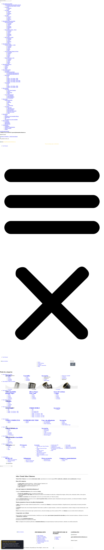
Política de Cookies (41, 538)
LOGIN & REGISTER (4, 131)
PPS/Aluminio (7, 123)
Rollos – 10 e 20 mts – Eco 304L (38, 415)
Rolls (9, 449)
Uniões (63, 421)
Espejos (8, 49)
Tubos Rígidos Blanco (6, 399)
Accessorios (9, 52)
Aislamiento (7, 126)
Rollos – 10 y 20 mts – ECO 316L (13, 81)
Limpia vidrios (65, 459)
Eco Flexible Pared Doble (10, 71)
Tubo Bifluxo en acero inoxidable (11, 119)
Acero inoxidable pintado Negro (10, 392)
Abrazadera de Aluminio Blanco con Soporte (41, 453)
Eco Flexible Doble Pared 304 (13, 73)
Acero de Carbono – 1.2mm (10, 44)
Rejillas (6, 129)
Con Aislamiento (47, 421)
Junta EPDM (68, 446)
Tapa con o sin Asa (47, 433)
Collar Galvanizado (47, 432)
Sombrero (9, 102)
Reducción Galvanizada (11, 110)
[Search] (11, 466)
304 (8, 76)
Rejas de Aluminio (11, 460)
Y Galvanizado (10, 105)
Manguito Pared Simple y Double (13, 5)
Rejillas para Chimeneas (12, 459)
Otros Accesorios (8, 128)
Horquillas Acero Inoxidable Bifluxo (12, 116)
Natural (9, 421)
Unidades (64, 377)
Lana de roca (28, 459)
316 (8, 77)
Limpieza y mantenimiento (10, 127)
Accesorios (7, 7)
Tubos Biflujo (5, 114)
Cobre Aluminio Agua (66, 424)
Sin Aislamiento (10, 97)
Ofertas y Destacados (42, 365)
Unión (8, 9)
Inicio (39, 362)
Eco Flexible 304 (35, 411)
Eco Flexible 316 (35, 412)
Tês (8, 103)
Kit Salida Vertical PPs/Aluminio (40, 451)
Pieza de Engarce (47, 434)
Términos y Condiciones (42, 537)
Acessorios (9, 30)
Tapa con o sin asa (10, 112)
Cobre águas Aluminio (11, 90)
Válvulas (9, 461)
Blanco (9, 422)
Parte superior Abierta (9, 22)
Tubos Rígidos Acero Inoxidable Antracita (13, 4)
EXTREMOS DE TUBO (31, 420)
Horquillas (9, 13)
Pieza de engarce (10, 109)
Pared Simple (7, 82)
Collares (45, 379)
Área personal (58, 536)
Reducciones (9, 92)
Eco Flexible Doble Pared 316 (13, 74)
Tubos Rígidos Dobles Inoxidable (8, 21)
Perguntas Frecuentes (41, 539)
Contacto (39, 364)
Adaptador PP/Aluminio (55, 447)
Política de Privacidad (41, 536)
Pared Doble (7, 75)
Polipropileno (7, 122)
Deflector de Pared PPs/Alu (71, 448)
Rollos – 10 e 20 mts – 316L (13, 412)
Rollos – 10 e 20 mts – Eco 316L (38, 416)
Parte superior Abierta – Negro (10, 29)
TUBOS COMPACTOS (12, 420)
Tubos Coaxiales (5, 120)
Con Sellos (7, 10)
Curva (6, 115)
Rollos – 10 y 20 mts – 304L (12, 78)
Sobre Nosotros (41, 363)
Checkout (57, 539)
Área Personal (5, 145)
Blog (39, 366)
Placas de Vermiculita (30, 460)
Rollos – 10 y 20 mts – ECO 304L (13, 80)
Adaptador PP (54, 446)
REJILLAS (8, 458)
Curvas (8, 12)
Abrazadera (9, 107)
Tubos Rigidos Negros (6, 43)
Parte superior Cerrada (9, 37)
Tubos (8, 14)
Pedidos (56, 538)
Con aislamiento (10, 95)
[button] (52, 251)
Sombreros (9, 8)
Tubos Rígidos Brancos (6, 64)
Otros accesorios (47, 458)
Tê (8, 448)
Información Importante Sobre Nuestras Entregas (43, 541)
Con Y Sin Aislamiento (9, 94)
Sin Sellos (7, 15)
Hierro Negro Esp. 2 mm (9, 57)
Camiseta (9, 31)
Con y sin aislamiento (48, 420)
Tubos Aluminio (5, 88)
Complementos (5, 125)
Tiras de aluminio (47, 460)
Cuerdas (63, 460)
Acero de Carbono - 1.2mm (59, 392)
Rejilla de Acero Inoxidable (71, 447)
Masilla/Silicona (47, 459)
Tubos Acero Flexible (6, 69)
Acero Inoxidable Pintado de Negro (11, 51)
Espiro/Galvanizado (8, 100)
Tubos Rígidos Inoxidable (7, 3)
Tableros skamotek (29, 461)
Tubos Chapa (4, 99)
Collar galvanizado (10, 108)
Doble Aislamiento (10, 96)
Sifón (52, 450)
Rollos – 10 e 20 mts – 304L (13, 411)
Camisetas (9, 11)
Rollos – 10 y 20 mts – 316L (12, 79)
